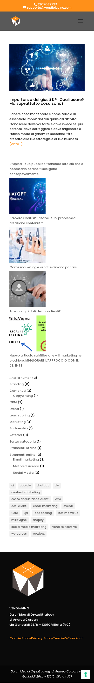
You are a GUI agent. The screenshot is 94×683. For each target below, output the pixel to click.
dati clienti (19, 506)
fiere (14, 513)
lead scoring (43, 513)
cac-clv (25, 485)
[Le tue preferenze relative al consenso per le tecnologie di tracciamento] (85, 674)
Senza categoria (22, 441)
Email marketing (26, 459)
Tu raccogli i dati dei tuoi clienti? (35, 311)
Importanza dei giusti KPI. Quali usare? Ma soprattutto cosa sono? (46, 101)
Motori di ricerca (26, 466)
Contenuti (17, 390)
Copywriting (23, 395)
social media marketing (29, 527)
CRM (13, 402)
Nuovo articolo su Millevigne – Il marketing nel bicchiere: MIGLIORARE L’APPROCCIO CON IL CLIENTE (45, 360)
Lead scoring (19, 415)
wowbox (39, 533)
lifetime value (68, 513)
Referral (15, 435)
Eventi (14, 409)
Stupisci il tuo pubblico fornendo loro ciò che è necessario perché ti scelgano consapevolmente (46, 169)
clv (57, 485)
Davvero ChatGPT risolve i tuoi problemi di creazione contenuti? (42, 220)
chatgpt (43, 485)
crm (58, 499)
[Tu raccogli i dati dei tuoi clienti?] (27, 290)
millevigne (19, 520)
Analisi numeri (20, 377)
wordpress (19, 533)
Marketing (17, 422)
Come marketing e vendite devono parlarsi (43, 267)
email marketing (45, 506)
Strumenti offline (22, 448)
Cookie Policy (20, 638)
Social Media (23, 472)
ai (12, 485)
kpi (26, 513)
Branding (16, 384)
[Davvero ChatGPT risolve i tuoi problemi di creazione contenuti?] (27, 197)
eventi (68, 506)
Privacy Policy (42, 638)
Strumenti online (22, 454)
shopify (38, 520)
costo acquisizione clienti (30, 499)
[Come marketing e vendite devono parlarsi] (27, 246)
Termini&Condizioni (68, 638)
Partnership (18, 428)
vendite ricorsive (64, 527)
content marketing (25, 492)
